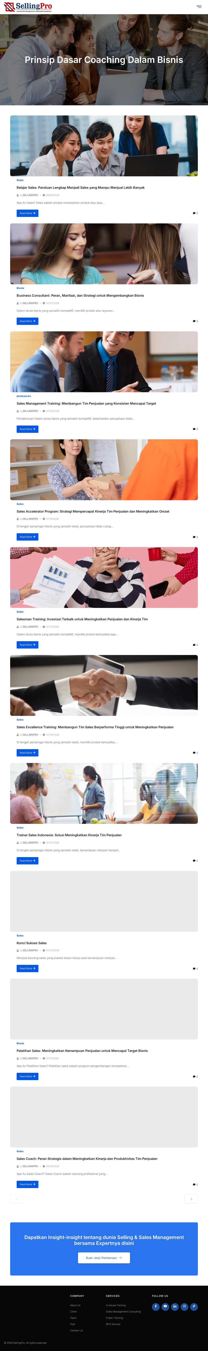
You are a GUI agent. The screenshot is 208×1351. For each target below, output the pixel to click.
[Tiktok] (194, 1307)
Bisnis (20, 288)
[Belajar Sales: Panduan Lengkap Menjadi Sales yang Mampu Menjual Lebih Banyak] (104, 145)
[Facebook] (156, 1307)
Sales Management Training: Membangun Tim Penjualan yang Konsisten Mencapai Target (86, 403)
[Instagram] (184, 1307)
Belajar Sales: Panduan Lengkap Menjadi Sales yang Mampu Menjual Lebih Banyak (81, 187)
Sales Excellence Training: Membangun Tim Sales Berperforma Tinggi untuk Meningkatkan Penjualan (95, 727)
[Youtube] (165, 1307)
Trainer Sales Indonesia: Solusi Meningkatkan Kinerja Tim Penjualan (69, 835)
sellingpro (30, 195)
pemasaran (24, 396)
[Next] (191, 1199)
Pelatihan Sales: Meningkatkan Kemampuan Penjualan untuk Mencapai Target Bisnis (82, 1051)
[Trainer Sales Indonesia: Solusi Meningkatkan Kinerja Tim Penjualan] (104, 793)
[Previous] (16, 1199)
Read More (26, 213)
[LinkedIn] (175, 1307)
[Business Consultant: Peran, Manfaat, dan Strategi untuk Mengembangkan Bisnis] (104, 253)
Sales (20, 180)
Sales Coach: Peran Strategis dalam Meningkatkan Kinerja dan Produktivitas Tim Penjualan (87, 1159)
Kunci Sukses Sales (32, 943)
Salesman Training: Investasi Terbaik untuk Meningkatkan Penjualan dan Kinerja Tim (82, 619)
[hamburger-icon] (199, 7)
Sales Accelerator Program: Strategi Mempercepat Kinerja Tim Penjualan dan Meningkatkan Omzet (93, 511)
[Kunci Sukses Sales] (104, 901)
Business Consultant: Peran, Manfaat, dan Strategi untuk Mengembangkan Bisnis (80, 295)
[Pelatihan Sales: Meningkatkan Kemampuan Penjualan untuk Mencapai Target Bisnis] (104, 1009)
